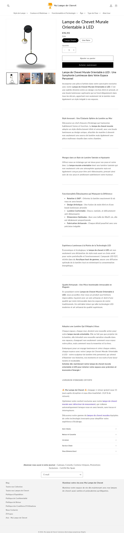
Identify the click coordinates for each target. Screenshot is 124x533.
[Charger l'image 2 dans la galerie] (24, 78)
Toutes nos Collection (14, 487)
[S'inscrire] (80, 474)
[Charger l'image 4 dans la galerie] (50, 78)
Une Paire (86, 40)
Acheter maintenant (87, 65)
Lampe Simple (70, 40)
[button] (8, 5)
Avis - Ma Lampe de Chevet (16, 518)
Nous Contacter (12, 510)
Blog (7, 483)
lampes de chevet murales (98, 415)
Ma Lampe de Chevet (50, 532)
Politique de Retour (13, 502)
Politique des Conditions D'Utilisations (21, 506)
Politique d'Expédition (14, 494)
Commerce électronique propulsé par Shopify (72, 532)
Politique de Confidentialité (16, 498)
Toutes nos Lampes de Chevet (17, 491)
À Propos (9, 514)
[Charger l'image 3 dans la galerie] (37, 78)
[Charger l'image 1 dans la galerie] (12, 78)
